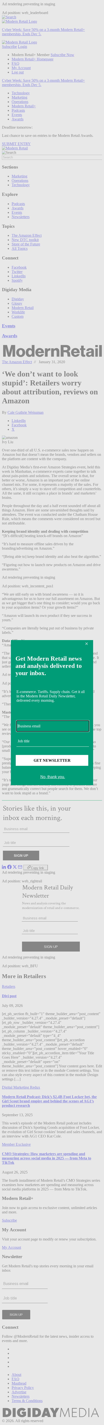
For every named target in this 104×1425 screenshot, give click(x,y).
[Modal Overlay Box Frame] (52, 712)
